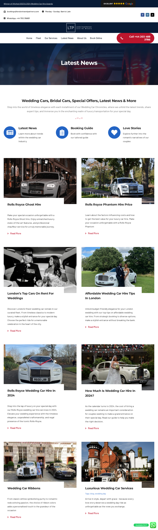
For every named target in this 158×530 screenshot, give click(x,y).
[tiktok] (152, 15)
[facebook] (142, 15)
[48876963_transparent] (79, 23)
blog (92, 493)
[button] (118, 3)
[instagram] (147, 15)
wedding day (100, 493)
